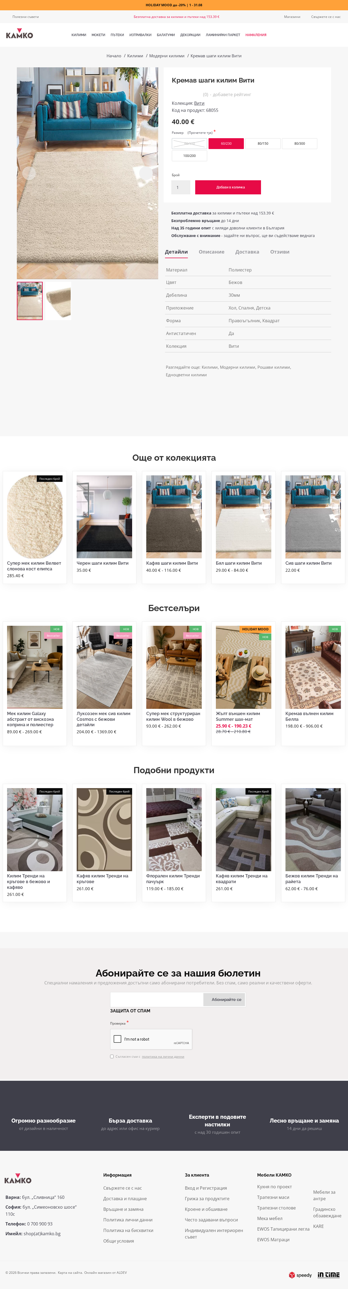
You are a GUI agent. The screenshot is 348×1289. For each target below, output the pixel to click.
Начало (114, 55)
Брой (176, 175)
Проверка (118, 1023)
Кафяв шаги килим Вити (172, 563)
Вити (199, 103)
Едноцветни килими (186, 374)
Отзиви (280, 251)
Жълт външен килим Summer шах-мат (238, 716)
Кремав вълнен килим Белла (309, 716)
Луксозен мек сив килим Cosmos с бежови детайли (103, 719)
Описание (212, 251)
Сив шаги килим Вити (308, 563)
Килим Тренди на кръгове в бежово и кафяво (28, 881)
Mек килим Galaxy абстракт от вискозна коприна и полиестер (30, 719)
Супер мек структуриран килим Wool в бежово (173, 716)
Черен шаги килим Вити (103, 563)
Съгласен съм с (150, 1056)
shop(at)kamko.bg (42, 1234)
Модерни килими (167, 55)
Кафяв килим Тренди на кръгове (102, 878)
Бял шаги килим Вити (239, 563)
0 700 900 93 (39, 1224)
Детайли (176, 251)
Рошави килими (273, 367)
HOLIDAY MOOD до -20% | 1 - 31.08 (174, 5)
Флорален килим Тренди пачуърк (173, 878)
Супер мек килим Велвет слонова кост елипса (34, 566)
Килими (135, 55)
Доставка (247, 251)
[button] (29, 173)
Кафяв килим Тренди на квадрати (242, 878)
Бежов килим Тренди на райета (311, 878)
